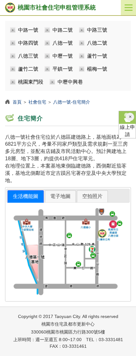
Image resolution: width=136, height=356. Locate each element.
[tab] (26, 196)
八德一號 (63, 43)
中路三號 (97, 30)
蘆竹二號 (28, 69)
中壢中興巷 (70, 82)
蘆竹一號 (97, 56)
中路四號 (28, 43)
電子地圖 (60, 196)
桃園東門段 (30, 82)
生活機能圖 (25, 196)
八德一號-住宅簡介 (71, 102)
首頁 (17, 102)
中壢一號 (63, 56)
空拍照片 (92, 196)
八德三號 (28, 56)
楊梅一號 (97, 69)
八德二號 (97, 43)
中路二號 (63, 30)
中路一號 (28, 30)
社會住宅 (37, 102)
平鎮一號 (63, 69)
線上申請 (127, 130)
